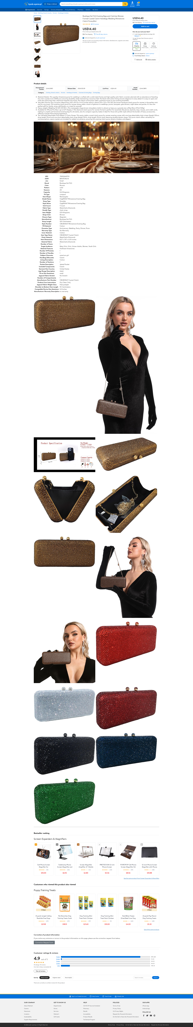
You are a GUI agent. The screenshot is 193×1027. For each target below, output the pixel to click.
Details (147, 55)
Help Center (95, 996)
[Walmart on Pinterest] (154, 1015)
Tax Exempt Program (89, 1019)
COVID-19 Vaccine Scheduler (91, 1006)
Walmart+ (56, 1014)
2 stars (58, 963)
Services (39, 10)
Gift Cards (57, 1017)
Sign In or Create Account (79, 996)
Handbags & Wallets (63, 13)
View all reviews (40, 971)
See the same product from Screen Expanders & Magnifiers (141, 878)
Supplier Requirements (30, 1019)
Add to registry (151, 59)
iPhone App (146, 1006)
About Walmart (28, 1006)
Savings (46, 10)
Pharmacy (80, 10)
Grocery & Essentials (57, 10)
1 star (58, 965)
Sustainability (28, 1017)
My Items (95, 10)
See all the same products (151, 929)
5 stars (58, 957)
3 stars (58, 961)
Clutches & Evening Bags (85, 92)
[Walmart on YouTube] (151, 1015)
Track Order (108, 996)
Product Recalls (87, 1017)
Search (156, 977)
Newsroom (27, 1011)
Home (35, 13)
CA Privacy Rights (118, 1011)
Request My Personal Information (122, 1014)
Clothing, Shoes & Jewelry (45, 13)
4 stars (58, 959)
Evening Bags (96, 92)
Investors (26, 1014)
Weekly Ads (120, 996)
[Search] (125, 4)
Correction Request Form (44, 942)
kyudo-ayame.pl (100, 38)
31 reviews (96, 24)
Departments (31, 10)
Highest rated (56, 977)
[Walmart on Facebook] (144, 1015)
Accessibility (86, 1014)
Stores (55, 1008)
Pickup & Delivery (70, 10)
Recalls (85, 1011)
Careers (88, 10)
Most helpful (68, 977)
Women (55, 13)
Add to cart (145, 26)
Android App (146, 1008)
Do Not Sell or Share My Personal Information (126, 1017)
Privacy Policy (117, 1008)
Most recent (44, 977)
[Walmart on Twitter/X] (147, 1015)
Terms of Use (116, 1006)
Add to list (139, 59)
